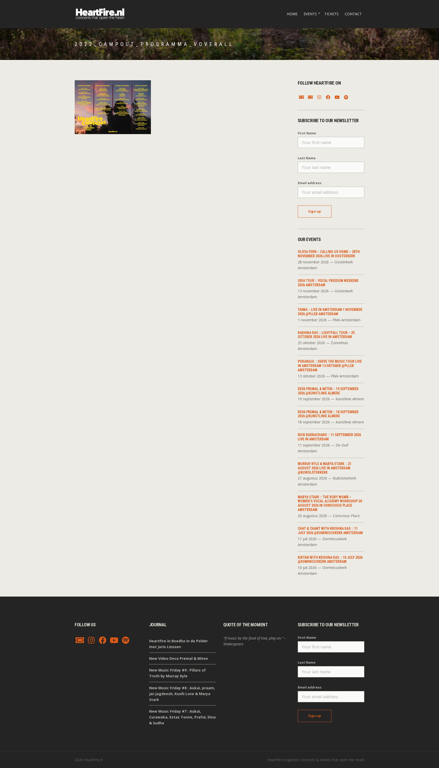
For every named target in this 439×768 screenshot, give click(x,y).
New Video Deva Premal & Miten (178, 658)
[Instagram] (319, 97)
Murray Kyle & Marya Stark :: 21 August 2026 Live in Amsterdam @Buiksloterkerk (324, 468)
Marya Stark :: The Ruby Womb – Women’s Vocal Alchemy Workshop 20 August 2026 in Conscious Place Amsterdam (330, 503)
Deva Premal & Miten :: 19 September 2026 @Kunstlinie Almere (328, 391)
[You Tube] (337, 97)
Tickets (331, 13)
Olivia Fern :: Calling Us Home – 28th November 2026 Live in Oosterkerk (329, 254)
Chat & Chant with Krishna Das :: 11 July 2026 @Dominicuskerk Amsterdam (330, 530)
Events (310, 13)
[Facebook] (328, 97)
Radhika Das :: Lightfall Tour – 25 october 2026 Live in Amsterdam (326, 335)
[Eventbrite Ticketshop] (310, 97)
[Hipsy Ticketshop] (301, 97)
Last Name (307, 158)
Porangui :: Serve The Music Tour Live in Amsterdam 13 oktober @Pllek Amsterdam (330, 365)
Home (292, 13)
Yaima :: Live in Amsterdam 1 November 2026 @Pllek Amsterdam (330, 312)
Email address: (310, 183)
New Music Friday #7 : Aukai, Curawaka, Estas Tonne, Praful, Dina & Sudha (182, 717)
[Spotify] (346, 97)
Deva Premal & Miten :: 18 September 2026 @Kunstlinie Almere (328, 414)
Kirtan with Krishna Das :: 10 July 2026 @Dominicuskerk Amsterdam (330, 559)
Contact (353, 13)
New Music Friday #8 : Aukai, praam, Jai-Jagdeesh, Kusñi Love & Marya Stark (182, 693)
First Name (307, 133)
